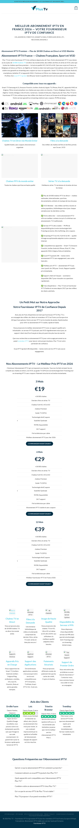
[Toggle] (13, 768)
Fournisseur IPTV (39, 823)
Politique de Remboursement (39, 815)
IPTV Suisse (19, 814)
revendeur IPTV (23, 341)
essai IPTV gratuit (20, 76)
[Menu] (3, 8)
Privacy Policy (49, 814)
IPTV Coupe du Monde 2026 (33, 814)
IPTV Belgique (9, 814)
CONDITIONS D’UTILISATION (65, 814)
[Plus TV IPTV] (39, 8)
